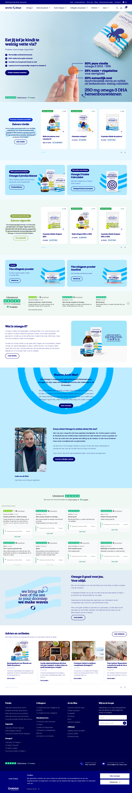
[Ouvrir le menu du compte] (121, 8)
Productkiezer (80, 2)
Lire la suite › (11, 678)
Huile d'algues (59, 8)
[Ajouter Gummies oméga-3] (92, 131)
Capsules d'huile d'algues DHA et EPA (110, 235)
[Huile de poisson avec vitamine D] (54, 122)
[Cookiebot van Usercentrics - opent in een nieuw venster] (13, 789)
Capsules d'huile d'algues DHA (52, 235)
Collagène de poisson (78, 8)
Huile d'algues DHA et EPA (82, 234)
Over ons (90, 2)
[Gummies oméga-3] (83, 122)
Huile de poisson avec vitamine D (51, 138)
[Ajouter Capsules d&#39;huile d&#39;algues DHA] (63, 229)
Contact (117, 2)
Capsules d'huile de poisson (111, 136)
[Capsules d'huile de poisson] (112, 122)
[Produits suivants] (125, 152)
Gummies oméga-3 (79, 136)
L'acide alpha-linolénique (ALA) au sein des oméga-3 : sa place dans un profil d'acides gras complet (53, 665)
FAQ (71, 2)
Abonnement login (106, 2)
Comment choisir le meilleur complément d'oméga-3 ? (85, 664)
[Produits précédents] (121, 152)
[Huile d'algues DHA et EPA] (83, 220)
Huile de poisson (42, 8)
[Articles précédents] (121, 687)
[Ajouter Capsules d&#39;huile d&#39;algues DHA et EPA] (121, 229)
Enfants (94, 8)
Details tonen (32, 789)
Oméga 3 (29, 8)
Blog (96, 2)
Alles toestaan (115, 776)
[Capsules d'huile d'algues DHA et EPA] (112, 220)
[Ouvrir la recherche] (117, 8)
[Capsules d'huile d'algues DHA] (54, 220)
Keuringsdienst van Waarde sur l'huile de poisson (19, 664)
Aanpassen (114, 782)
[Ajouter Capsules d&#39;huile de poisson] (121, 131)
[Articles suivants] (124, 687)
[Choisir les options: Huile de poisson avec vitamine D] (63, 131)
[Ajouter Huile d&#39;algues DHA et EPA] (92, 229)
